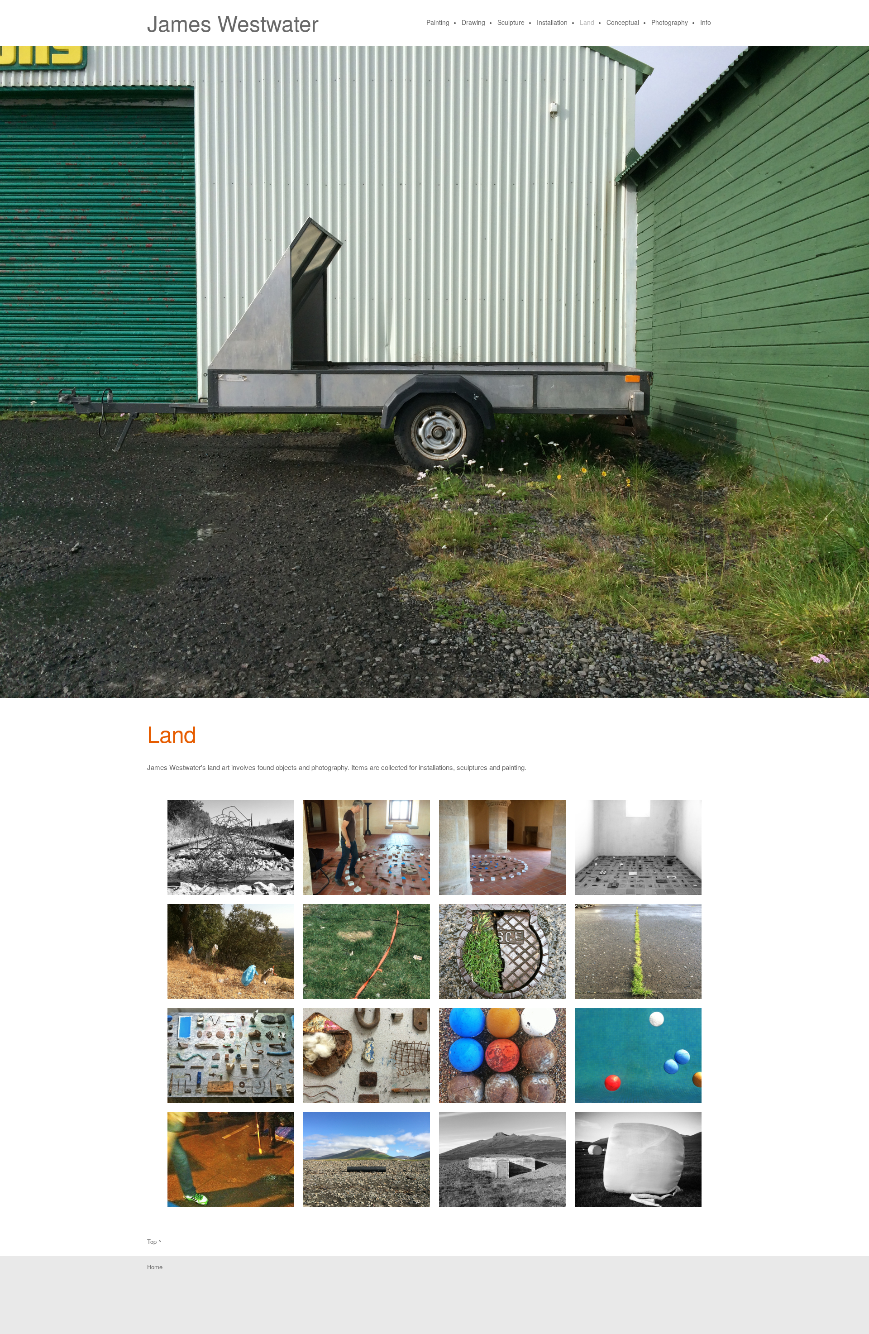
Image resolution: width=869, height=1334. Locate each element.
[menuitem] (438, 23)
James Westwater (233, 22)
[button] (231, 847)
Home (154, 1266)
